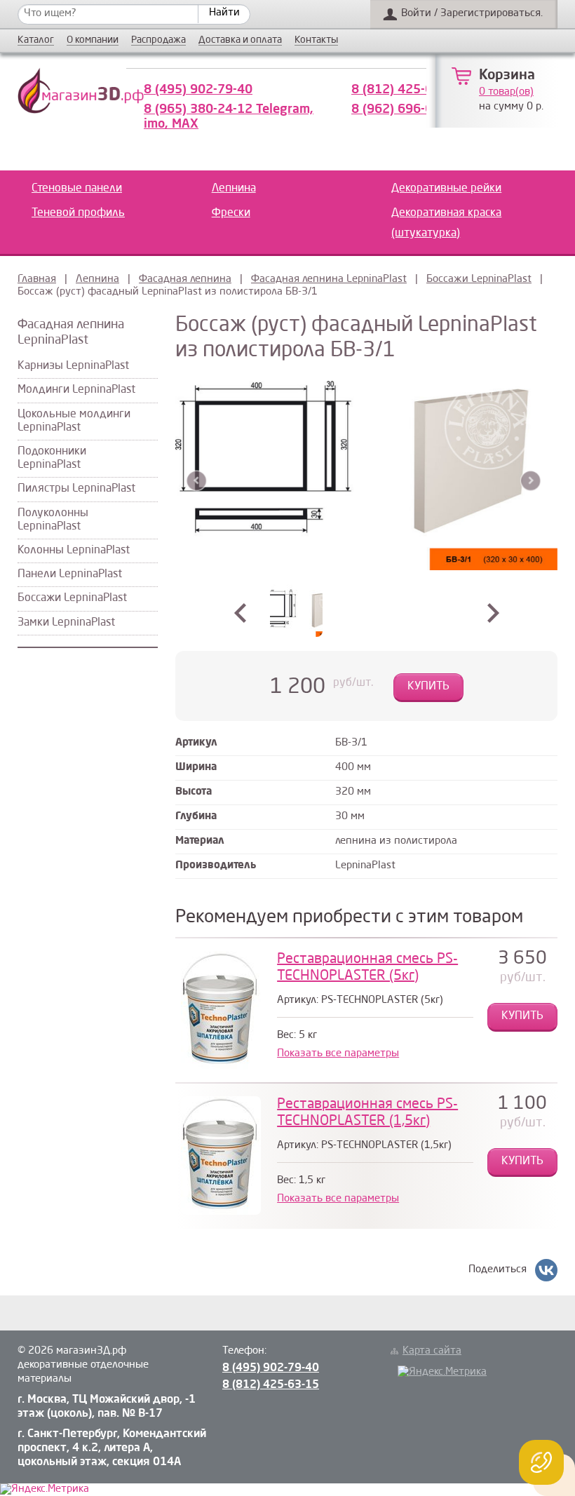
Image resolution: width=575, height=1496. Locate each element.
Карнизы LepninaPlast (73, 366)
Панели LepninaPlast (70, 574)
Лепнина (234, 188)
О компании (93, 40)
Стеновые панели (77, 188)
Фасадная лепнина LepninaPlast (329, 279)
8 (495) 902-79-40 (198, 89)
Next (530, 481)
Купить (428, 686)
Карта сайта (431, 1351)
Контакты (316, 40)
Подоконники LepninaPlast (52, 458)
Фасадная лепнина (185, 279)
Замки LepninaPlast (66, 622)
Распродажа (158, 40)
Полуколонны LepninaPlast (53, 520)
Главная (37, 279)
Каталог (36, 40)
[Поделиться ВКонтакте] (546, 1270)
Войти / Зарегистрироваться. (472, 13)
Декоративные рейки (446, 188)
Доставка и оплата (240, 40)
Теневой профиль (78, 213)
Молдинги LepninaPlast (76, 390)
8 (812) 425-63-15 (405, 89)
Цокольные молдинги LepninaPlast (74, 421)
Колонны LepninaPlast (74, 550)
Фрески (231, 213)
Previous (197, 481)
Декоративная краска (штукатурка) (446, 223)
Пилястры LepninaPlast (76, 488)
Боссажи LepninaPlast (479, 279)
